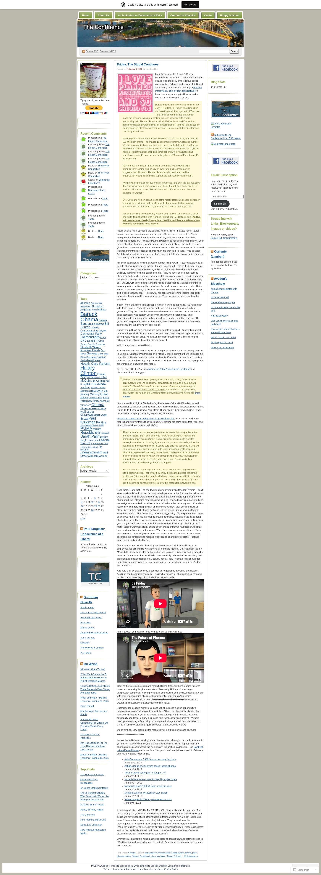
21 (99, 506)
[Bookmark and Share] (223, 144)
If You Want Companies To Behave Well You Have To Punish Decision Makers (93, 677)
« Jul (82, 518)
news (103, 400)
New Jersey (93, 401)
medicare (85, 387)
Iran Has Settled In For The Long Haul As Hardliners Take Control (93, 746)
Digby (103, 337)
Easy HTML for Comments (224, 238)
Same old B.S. (87, 637)
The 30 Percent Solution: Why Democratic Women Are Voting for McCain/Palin (94, 796)
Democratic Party (91, 333)
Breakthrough (87, 607)
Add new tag (96, 303)
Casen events (177, 853)
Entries (92, 51)
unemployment (91, 452)
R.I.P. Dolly (85, 652)
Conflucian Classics (183, 15)
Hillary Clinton (88, 370)
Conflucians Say (89, 330)
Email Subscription (224, 175)
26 (92, 510)
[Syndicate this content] (81, 529)
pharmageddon (124, 856)
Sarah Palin (89, 436)
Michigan (85, 391)
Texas (95, 447)
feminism (86, 350)
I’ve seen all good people (93, 612)
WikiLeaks (93, 456)
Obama (97, 404)
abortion (85, 302)
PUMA (86, 428)
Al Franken (97, 306)
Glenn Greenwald (88, 357)
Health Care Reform (95, 363)
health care (93, 360)
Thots (105, 198)
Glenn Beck (103, 354)
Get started (190, 4)
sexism (104, 436)
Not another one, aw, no (223, 302)
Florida (96, 350)
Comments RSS (108, 51)
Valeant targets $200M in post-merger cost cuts (148, 799)
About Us (104, 15)
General (92, 353)
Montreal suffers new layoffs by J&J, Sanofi (145, 792)
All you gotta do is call (222, 342)
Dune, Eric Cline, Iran (91, 824)
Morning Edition (99, 394)
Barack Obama (89, 316)
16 (82, 506)
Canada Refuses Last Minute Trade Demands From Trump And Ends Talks (95, 689)
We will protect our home (223, 337)
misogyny (96, 390)
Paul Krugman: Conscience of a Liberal (92, 534)
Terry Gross (86, 447)
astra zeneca (151, 853)
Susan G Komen (174, 856)
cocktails (95, 327)
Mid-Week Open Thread (92, 669)
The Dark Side (87, 814)
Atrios (94, 310)
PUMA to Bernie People (92, 804)
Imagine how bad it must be (94, 632)
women (103, 456)
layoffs (188, 853)
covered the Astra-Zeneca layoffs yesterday (169, 369)
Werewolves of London (92, 647)
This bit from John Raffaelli (182, 91)
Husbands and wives (91, 617)
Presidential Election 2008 (91, 425)
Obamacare (88, 408)
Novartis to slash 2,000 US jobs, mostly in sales (148, 786)
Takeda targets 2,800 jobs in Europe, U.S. (145, 772)
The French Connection (92, 774)
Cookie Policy (171, 869)
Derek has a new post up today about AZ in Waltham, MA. (146, 418)
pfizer (194, 853)
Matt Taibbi (92, 384)
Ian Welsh (91, 664)
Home (85, 15)
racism (97, 428)
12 (92, 502)
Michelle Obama (98, 387)
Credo (208, 15)
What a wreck (87, 627)
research (105, 433)
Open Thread (87, 706)
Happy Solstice (229, 15)
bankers (101, 309)
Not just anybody (219, 315)
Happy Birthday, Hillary (91, 809)
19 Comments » (191, 856)
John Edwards (93, 377)
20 (95, 506)
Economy (100, 344)
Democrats (90, 337)
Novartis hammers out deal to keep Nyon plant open (150, 779)
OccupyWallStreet (90, 414)
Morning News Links (91, 397)
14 (99, 502)
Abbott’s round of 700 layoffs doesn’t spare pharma (150, 766)
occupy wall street (93, 410)
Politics (101, 422)
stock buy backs (158, 856)
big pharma (98, 324)
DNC (83, 340)
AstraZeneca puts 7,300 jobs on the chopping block (150, 759)
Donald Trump (95, 340)
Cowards (85, 642)
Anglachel (85, 309)
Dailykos (102, 331)
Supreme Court (100, 443)
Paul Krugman (88, 420)
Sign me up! (220, 204)
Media (102, 384)
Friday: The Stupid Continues (137, 64)
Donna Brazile (87, 344)
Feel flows (85, 622)
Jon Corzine (98, 380)
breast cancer (164, 853)
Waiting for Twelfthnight (222, 347)
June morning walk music (93, 819)
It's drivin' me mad (220, 297)
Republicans (90, 432)
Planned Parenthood (141, 856)
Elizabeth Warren (90, 347)
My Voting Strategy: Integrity (94, 788)
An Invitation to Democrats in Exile (140, 15)
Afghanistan (85, 306)
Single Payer (87, 440)
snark (97, 440)
